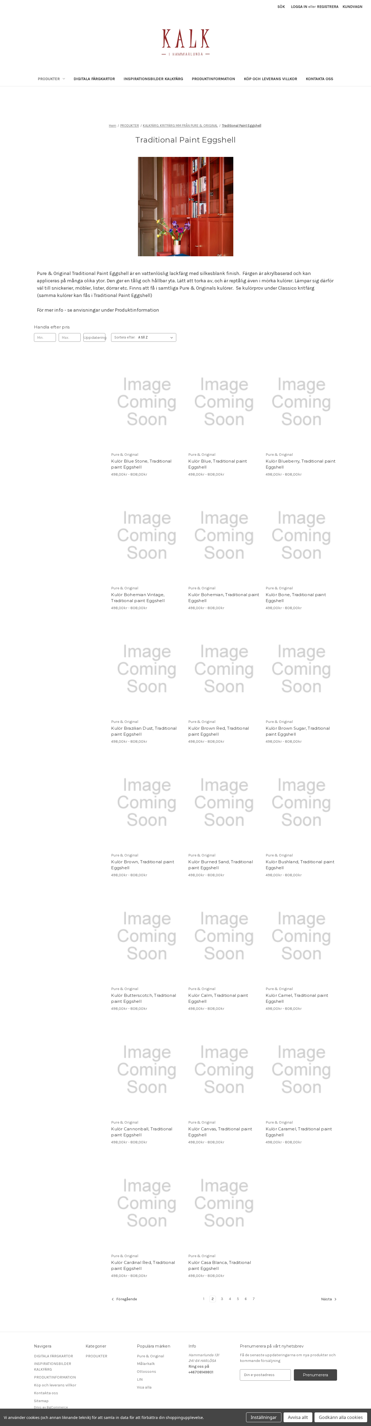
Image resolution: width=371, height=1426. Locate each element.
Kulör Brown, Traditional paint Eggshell (142, 865)
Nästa (327, 1299)
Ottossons (146, 1371)
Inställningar (264, 1417)
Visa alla (144, 1387)
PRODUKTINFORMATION (213, 78)
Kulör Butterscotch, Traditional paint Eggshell (143, 998)
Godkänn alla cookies (341, 1417)
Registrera (327, 6)
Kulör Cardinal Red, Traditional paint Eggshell (143, 1265)
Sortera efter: (124, 337)
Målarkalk (146, 1363)
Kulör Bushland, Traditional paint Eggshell (300, 865)
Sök (281, 6)
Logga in (299, 6)
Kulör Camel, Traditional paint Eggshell (297, 998)
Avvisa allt (298, 1417)
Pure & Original (150, 1356)
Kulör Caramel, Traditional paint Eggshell (299, 1132)
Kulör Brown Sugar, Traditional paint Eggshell (298, 731)
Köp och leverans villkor (270, 78)
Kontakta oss (319, 78)
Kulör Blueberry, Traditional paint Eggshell (301, 464)
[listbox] (156, 337)
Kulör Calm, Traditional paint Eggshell (218, 998)
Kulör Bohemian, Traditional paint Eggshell (223, 597)
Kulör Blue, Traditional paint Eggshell (217, 464)
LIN (140, 1379)
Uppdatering (94, 337)
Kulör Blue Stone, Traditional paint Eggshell (141, 464)
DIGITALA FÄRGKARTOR (94, 78)
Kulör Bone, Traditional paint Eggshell (296, 597)
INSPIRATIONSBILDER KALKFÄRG (153, 78)
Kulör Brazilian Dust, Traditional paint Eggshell (144, 731)
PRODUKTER (49, 78)
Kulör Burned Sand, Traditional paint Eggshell (220, 865)
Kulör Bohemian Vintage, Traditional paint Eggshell (138, 597)
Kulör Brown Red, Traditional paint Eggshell (218, 731)
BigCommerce (57, 1407)
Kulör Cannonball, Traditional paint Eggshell (141, 1132)
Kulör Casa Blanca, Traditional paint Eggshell (219, 1265)
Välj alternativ (147, 406)
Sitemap (41, 1401)
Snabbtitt (143, 397)
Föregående (126, 1299)
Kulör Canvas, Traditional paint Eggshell (220, 1132)
